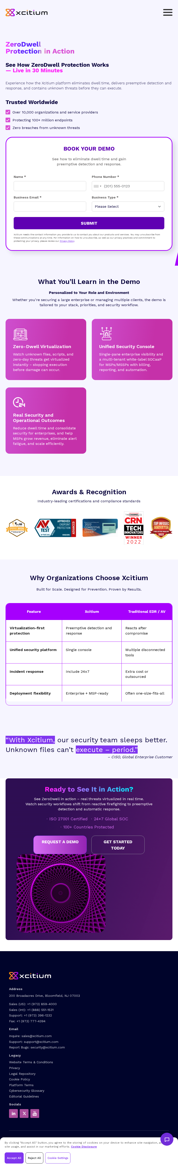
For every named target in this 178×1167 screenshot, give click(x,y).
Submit (89, 223)
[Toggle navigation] (167, 12)
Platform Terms (21, 1085)
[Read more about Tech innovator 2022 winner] (133, 527)
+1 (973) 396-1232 (38, 1015)
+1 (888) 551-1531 (40, 1010)
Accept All (14, 1158)
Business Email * (27, 197)
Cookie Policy (19, 1079)
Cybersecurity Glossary (26, 1090)
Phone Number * (105, 177)
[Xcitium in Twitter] (24, 1113)
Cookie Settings (58, 1158)
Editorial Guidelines (24, 1096)
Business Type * (105, 197)
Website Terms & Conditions (31, 1062)
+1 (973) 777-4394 (30, 1021)
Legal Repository (22, 1074)
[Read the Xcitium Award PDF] (100, 527)
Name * (20, 177)
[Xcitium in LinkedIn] (13, 1113)
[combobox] (97, 186)
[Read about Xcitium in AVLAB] (17, 527)
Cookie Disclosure (84, 1146)
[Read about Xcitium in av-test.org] (55, 527)
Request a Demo (60, 841)
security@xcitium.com (48, 1047)
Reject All (34, 1158)
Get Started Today (118, 844)
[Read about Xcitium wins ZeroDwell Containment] (161, 527)
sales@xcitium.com (37, 1036)
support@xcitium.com (41, 1042)
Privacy (14, 1068)
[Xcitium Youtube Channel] (34, 1113)
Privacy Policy (67, 241)
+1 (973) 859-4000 (42, 1004)
